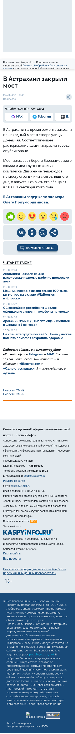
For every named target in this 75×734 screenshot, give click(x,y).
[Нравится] (10, 216)
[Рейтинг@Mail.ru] (53, 714)
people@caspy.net (34, 475)
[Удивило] (43, 216)
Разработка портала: (27, 725)
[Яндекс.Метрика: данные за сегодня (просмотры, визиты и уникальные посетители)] (35, 714)
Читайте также (17, 263)
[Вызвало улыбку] (21, 216)
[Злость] (64, 216)
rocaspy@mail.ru (20, 485)
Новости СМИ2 (13, 390)
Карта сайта (12, 553)
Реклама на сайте (14, 480)
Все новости (12, 558)
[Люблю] (32, 216)
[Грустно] (53, 216)
